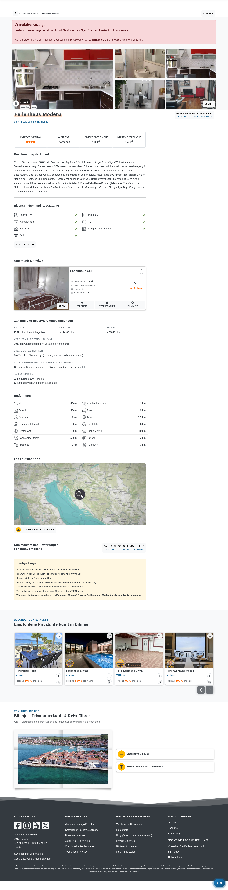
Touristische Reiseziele (129, 824)
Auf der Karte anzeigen (38, 530)
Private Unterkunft (126, 841)
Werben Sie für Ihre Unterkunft (187, 846)
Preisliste (82, 306)
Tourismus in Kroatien (77, 851)
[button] (80, 494)
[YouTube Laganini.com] (36, 825)
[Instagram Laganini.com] (27, 825)
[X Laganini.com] (45, 825)
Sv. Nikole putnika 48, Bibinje (31, 121)
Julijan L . (24, 102)
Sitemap (46, 858)
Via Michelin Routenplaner (79, 846)
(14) (63, 306)
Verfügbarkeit (107, 306)
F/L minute (132, 306)
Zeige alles (24, 244)
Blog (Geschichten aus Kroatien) (134, 835)
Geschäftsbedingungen (27, 858)
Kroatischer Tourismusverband (82, 830)
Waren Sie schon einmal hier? (194, 115)
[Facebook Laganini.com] (17, 825)
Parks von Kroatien (75, 835)
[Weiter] (57, 650)
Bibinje (35, 13)
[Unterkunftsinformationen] (58, 675)
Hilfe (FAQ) (174, 833)
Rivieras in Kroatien (127, 846)
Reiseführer (122, 830)
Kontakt (172, 822)
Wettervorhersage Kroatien (80, 824)
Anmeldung (176, 857)
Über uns (173, 828)
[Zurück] (20, 650)
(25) (210, 104)
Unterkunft (25, 13)
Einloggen (175, 851)
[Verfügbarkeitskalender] (58, 681)
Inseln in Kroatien (126, 851)
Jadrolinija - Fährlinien (77, 841)
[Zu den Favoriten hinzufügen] (59, 636)
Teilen (209, 13)
